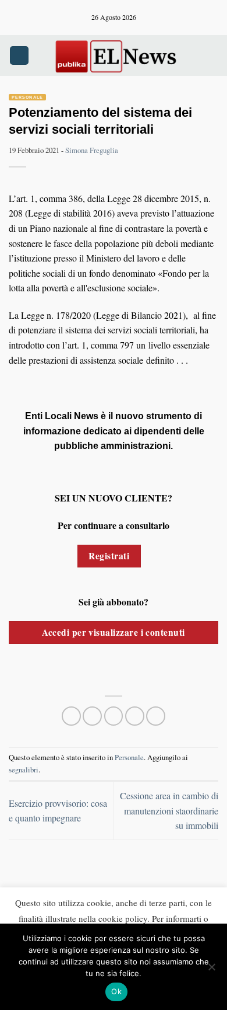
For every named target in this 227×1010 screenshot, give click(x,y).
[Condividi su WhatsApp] (71, 716)
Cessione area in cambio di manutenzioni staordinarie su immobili (169, 810)
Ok (116, 991)
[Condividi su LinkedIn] (155, 716)
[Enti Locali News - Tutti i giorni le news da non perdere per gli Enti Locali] (116, 55)
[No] (211, 970)
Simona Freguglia (91, 150)
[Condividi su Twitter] (113, 716)
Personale (27, 97)
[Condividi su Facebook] (92, 716)
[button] (19, 55)
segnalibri (23, 769)
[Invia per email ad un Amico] (134, 716)
